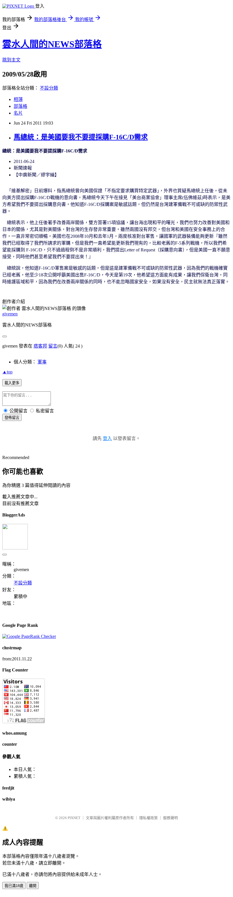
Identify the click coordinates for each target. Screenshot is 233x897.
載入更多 (12, 383)
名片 (18, 113)
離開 (32, 886)
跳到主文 (11, 59)
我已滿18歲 (14, 886)
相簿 (18, 99)
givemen (10, 313)
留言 (52, 346)
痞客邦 (40, 346)
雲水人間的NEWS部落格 (52, 44)
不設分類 (49, 88)
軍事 (42, 361)
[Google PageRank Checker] (29, 636)
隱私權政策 (148, 818)
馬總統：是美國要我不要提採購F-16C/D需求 (81, 137)
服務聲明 (170, 818)
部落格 (20, 106)
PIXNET (74, 818)
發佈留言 (12, 418)
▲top (7, 371)
